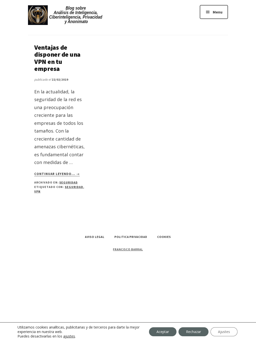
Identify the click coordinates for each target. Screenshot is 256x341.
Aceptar (162, 331)
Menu (217, 11)
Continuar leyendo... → (57, 174)
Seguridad (68, 182)
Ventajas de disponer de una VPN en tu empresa (57, 58)
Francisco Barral (128, 249)
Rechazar (193, 331)
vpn (37, 191)
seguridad (74, 187)
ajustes (69, 336)
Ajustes (224, 331)
